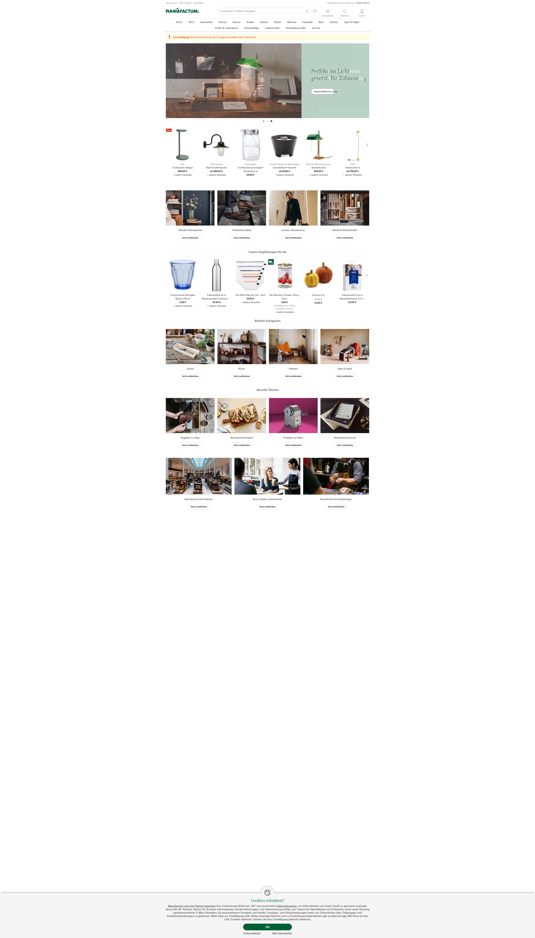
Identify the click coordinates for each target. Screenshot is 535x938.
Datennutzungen (287, 905)
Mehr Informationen (282, 933)
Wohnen (293, 368)
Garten (190, 368)
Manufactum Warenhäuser (198, 499)
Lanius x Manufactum (293, 230)
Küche (241, 368)
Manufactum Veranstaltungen (336, 499)
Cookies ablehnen (252, 933)
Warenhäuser (171, 3)
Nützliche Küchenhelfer (345, 230)
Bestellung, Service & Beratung (348, 3)
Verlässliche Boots (241, 230)
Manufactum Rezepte (241, 437)
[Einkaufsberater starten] (314, 11)
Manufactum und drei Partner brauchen (192, 905)
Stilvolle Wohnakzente (190, 230)
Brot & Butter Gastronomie (267, 499)
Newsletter (198, 3)
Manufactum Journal (345, 437)
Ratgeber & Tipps (190, 437)
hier (344, 916)
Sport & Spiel (345, 368)
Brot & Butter (185, 3)
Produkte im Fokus (293, 437)
